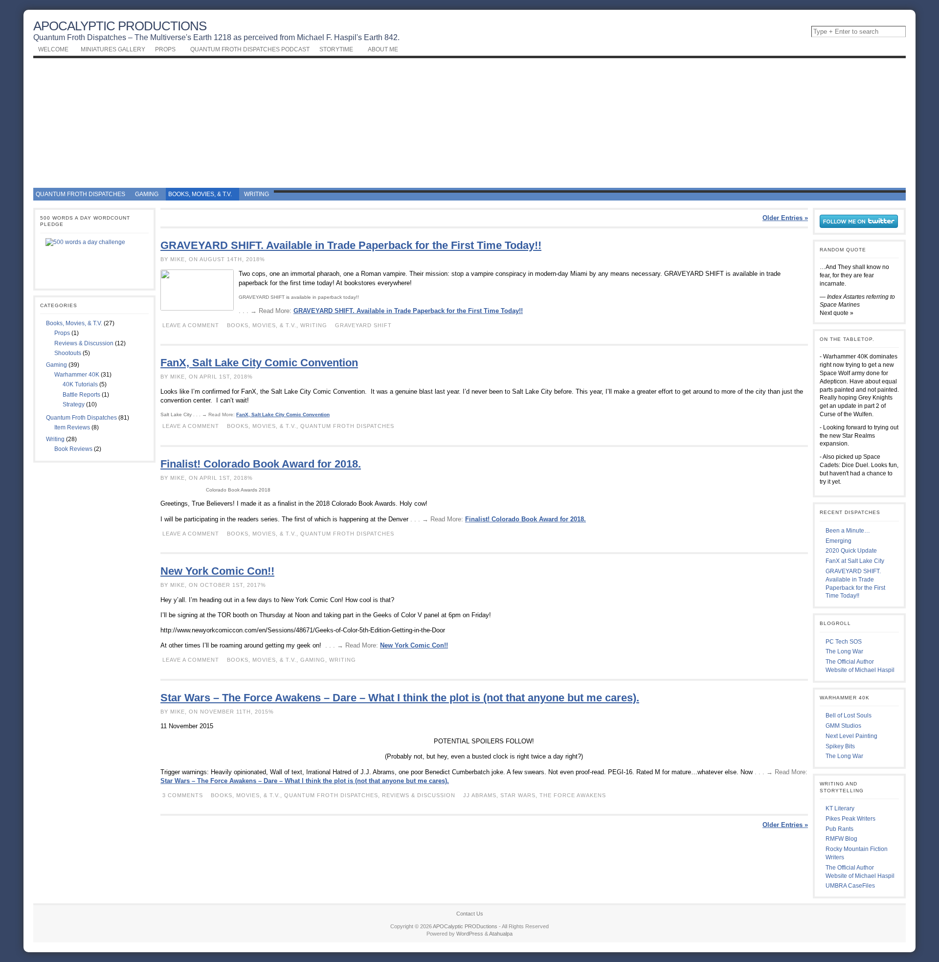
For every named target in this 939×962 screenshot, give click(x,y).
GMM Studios (843, 725)
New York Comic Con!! (217, 571)
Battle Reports (81, 394)
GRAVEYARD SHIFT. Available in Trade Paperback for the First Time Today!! (350, 245)
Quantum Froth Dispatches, (333, 795)
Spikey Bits (840, 746)
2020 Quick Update (851, 550)
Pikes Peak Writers (850, 818)
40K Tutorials (80, 384)
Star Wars (518, 795)
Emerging (838, 540)
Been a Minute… (848, 530)
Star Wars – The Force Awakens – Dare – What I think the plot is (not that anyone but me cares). (399, 698)
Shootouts (67, 353)
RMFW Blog (841, 838)
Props (62, 333)
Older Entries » (785, 218)
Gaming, (314, 660)
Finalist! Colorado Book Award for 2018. (260, 464)
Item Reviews (72, 427)
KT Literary (840, 808)
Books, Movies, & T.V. (74, 323)
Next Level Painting (851, 736)
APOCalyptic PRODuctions (119, 26)
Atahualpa (501, 934)
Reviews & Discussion (83, 343)
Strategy (74, 404)
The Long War (844, 651)
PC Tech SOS (844, 641)
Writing (55, 439)
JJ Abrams (479, 795)
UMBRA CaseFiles (850, 885)
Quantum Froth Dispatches (81, 417)
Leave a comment (190, 325)
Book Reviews (73, 449)
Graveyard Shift (363, 325)
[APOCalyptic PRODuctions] (469, 122)
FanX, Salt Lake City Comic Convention (259, 363)
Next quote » (836, 313)
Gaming (56, 364)
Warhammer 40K (76, 374)
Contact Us (469, 914)
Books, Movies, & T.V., (263, 325)
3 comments (182, 795)
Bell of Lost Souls (849, 715)
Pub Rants (839, 829)
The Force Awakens (572, 795)
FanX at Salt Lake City (855, 561)
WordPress (469, 934)
